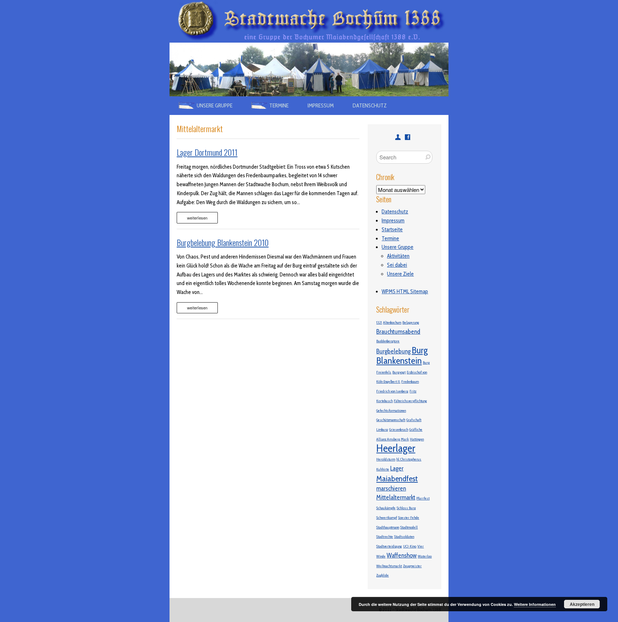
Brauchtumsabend (398, 331)
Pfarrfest (423, 498)
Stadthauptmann (387, 527)
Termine (390, 238)
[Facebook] (407, 137)
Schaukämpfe (386, 508)
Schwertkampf (386, 517)
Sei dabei (397, 265)
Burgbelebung (393, 351)
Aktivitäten (398, 256)
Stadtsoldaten (404, 536)
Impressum (321, 105)
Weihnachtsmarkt (389, 566)
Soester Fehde (408, 517)
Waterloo (425, 556)
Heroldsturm (385, 459)
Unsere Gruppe (397, 247)
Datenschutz (370, 105)
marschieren (391, 488)
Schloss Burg (406, 508)
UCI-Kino (409, 546)
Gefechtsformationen (391, 410)
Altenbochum (392, 322)
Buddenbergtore (387, 341)
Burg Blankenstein (402, 355)
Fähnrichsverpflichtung (410, 401)
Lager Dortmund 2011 (207, 152)
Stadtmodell (409, 527)
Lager (396, 468)
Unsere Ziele (400, 274)
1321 (379, 322)
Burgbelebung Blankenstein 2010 (223, 242)
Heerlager (395, 448)
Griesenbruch (398, 429)
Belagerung (410, 322)
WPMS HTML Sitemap (405, 291)
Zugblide (382, 575)
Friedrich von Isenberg (392, 391)
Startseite (392, 229)
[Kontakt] (398, 137)
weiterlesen (197, 218)
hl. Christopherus (408, 459)
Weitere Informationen (535, 604)
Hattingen (417, 439)
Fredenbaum (410, 381)
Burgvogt (399, 372)
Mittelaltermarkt (395, 497)
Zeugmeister (412, 566)
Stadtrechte (384, 536)
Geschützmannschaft (390, 420)
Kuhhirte (382, 469)
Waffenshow (402, 555)
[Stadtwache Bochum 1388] (309, 4)
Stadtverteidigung (389, 546)
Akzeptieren (582, 604)
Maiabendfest (397, 478)
